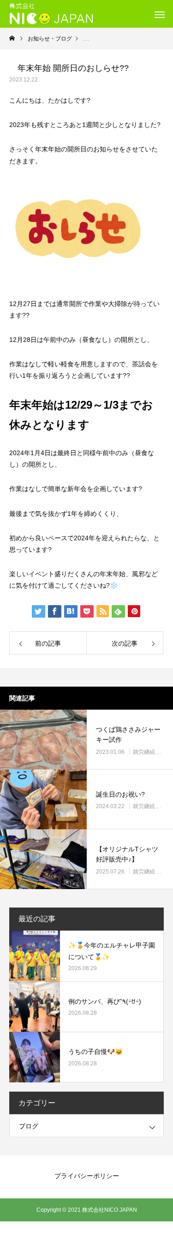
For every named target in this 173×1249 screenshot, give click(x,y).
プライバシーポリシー (86, 1176)
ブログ (28, 1126)
